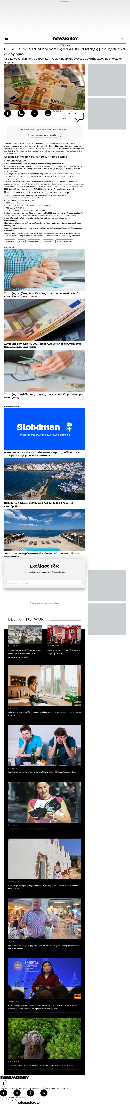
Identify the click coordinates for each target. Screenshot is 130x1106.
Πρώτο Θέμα (74, 235)
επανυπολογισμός (64, 241)
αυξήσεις (8, 148)
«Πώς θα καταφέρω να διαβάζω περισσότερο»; (28, 829)
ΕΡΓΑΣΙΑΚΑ (65, 45)
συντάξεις (55, 146)
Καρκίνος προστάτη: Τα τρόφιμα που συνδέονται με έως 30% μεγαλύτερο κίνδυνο (42, 772)
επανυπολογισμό (40, 184)
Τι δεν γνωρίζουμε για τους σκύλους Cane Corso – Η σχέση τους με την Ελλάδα (41, 1065)
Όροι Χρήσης (5, 1088)
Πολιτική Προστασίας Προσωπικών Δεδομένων (31, 1088)
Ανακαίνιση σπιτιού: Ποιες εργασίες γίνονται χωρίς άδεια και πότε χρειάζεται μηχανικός (25, 653)
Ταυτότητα (55, 1088)
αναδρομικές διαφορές (38, 218)
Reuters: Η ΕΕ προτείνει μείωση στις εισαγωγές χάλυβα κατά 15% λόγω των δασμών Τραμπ (42, 233)
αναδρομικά (34, 241)
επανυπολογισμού (36, 143)
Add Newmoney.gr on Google (43, 135)
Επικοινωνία (64, 1088)
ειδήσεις (26, 235)
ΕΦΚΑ (8, 143)
